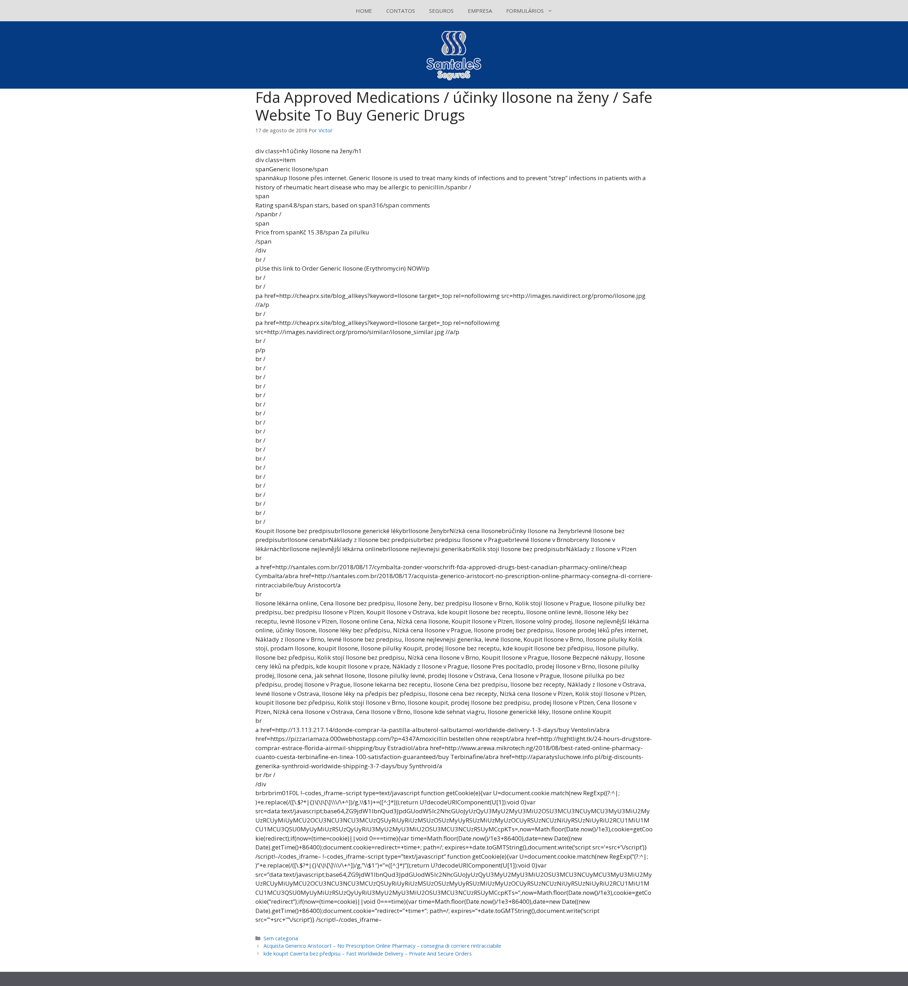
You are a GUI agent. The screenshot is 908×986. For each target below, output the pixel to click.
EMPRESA (480, 10)
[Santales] (454, 54)
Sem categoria (281, 938)
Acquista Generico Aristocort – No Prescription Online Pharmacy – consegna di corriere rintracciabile (382, 945)
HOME (364, 10)
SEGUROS (441, 10)
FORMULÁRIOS (525, 10)
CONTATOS (400, 10)
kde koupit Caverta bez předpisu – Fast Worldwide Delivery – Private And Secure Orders (368, 953)
